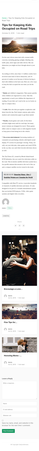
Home (4, 18)
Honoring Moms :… (13, 356)
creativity (6, 216)
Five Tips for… (10, 322)
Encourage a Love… (13, 289)
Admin (7, 208)
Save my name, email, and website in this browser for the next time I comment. (17, 424)
